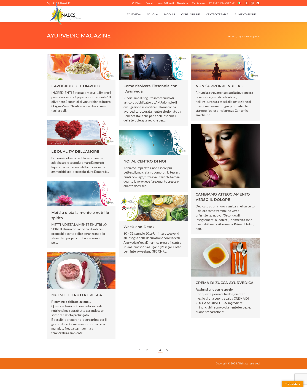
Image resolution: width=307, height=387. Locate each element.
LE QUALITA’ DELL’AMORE (75, 151)
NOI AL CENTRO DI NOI (144, 161)
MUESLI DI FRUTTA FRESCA (76, 295)
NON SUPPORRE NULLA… (219, 86)
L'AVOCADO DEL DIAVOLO (75, 86)
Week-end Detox (138, 227)
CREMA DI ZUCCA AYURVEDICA (225, 283)
